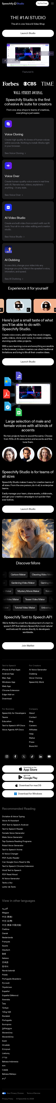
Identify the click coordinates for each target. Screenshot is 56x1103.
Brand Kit (33, 746)
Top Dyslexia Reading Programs (17, 841)
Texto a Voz (7, 882)
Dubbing (33, 674)
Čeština (5, 929)
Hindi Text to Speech (11, 870)
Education (6, 721)
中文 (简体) (7, 917)
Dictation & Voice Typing (13, 816)
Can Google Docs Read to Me (16, 862)
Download (7, 698)
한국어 (5, 966)
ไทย (4, 1003)
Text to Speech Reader (12, 829)
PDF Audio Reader (10, 858)
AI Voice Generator (38, 669)
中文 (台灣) (7, 921)
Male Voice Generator (12, 837)
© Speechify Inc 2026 (25, 1099)
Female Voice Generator (13, 833)
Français (6, 941)
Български (6, 1024)
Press (31, 742)
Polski (5, 974)
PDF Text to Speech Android (15, 825)
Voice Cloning (35, 678)
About (32, 713)
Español (6, 991)
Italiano (5, 958)
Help (31, 734)
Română (6, 1016)
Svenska (6, 999)
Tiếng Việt (6, 1012)
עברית (4, 1057)
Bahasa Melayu (9, 1074)
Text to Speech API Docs (13, 725)
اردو (4, 1078)
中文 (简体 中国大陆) (11, 925)
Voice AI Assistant (10, 820)
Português (7, 1020)
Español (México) (10, 995)
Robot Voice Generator (12, 845)
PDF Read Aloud (9, 874)
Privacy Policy (7, 1099)
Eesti (4, 1041)
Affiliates (33, 729)
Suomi (5, 946)
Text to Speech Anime (12, 849)
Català (5, 1070)
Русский (6, 983)
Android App (8, 674)
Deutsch (6, 950)
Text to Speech (9, 665)
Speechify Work (36, 682)
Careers (33, 725)
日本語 (5, 962)
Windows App (8, 682)
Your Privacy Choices (15, 1093)
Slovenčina (7, 1032)
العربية (5, 908)
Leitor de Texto (9, 887)
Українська (7, 987)
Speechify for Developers (14, 713)
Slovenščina (7, 1037)
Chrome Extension (10, 690)
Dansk (5, 933)
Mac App (6, 678)
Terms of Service (33, 1093)
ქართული (7, 1028)
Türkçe (5, 1008)
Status (32, 738)
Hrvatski (6, 1045)
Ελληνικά (6, 1049)
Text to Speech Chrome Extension (18, 866)
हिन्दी (4, 954)
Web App (6, 686)
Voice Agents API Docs (13, 729)
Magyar (5, 912)
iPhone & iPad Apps (11, 669)
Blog (31, 721)
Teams (5, 717)
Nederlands (7, 937)
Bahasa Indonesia (10, 1061)
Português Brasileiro (11, 979)
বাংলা (3, 1065)
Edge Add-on (8, 694)
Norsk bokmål (8, 970)
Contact (32, 717)
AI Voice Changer (10, 853)
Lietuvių (6, 1053)
